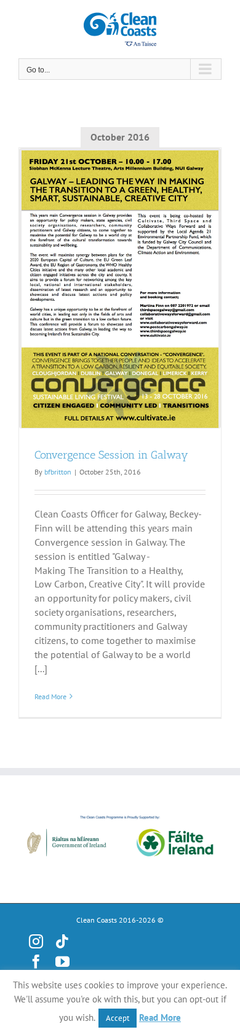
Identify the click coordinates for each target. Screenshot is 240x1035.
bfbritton (57, 471)
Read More (50, 696)
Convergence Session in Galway (111, 455)
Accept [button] (117, 1018)
